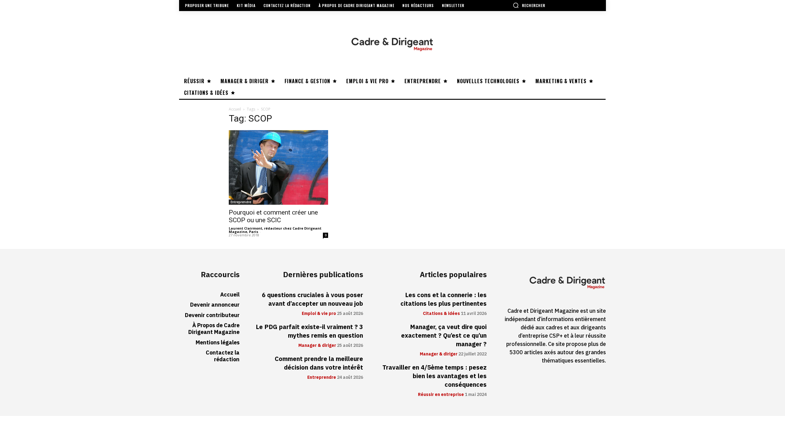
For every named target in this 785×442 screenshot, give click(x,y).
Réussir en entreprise (441, 394)
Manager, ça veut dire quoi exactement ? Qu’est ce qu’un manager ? (444, 335)
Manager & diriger (317, 345)
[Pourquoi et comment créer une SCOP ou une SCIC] (278, 167)
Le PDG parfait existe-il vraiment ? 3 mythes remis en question (309, 331)
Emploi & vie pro (319, 313)
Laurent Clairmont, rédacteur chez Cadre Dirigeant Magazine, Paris (275, 230)
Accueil (235, 109)
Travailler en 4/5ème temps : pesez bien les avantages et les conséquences (434, 376)
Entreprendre (241, 202)
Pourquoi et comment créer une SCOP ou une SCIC (273, 216)
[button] (529, 5)
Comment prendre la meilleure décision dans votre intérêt (319, 363)
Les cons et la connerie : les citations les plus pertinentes (443, 299)
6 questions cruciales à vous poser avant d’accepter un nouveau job (312, 299)
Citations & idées (441, 313)
